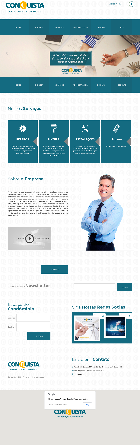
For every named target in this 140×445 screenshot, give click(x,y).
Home (18, 27)
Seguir (96, 314)
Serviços (59, 27)
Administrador (80, 27)
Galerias (101, 27)
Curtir (123, 314)
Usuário (11, 318)
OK (87, 405)
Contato (122, 27)
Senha (11, 327)
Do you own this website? (57, 405)
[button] (70, 413)
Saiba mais (54, 270)
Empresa (39, 27)
